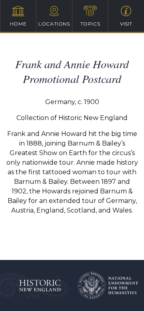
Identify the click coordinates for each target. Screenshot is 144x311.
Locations (54, 24)
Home (18, 24)
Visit (126, 24)
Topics (90, 24)
